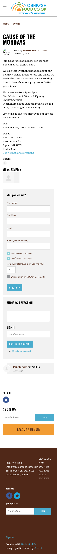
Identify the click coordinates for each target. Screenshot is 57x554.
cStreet (38, 548)
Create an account (21, 351)
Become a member (28, 429)
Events (16, 23)
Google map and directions (18, 152)
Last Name (11, 215)
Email (9, 228)
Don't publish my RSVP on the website (28, 277)
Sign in (10, 537)
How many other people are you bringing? (25, 264)
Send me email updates (21, 254)
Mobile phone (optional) (17, 240)
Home (6, 23)
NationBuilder (29, 544)
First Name (12, 203)
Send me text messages (21, 258)
